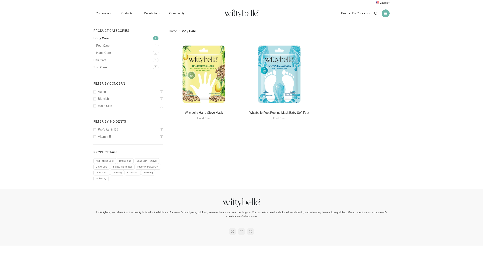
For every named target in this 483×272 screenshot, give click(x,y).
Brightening (125, 161)
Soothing (148, 172)
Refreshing (132, 172)
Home (173, 31)
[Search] (376, 13)
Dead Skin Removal (146, 161)
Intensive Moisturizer (147, 166)
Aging (102, 91)
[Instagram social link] (241, 231)
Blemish (103, 98)
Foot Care (103, 45)
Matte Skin (105, 105)
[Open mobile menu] (385, 13)
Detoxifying (101, 166)
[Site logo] (241, 13)
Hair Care (99, 60)
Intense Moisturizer (122, 166)
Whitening (101, 178)
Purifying (117, 172)
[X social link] (232, 231)
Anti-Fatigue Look (105, 161)
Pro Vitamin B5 (108, 129)
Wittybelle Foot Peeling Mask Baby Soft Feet (279, 112)
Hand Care (103, 52)
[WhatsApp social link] (250, 231)
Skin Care (100, 67)
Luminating (101, 172)
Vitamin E (104, 136)
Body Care (101, 38)
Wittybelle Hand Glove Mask (204, 112)
